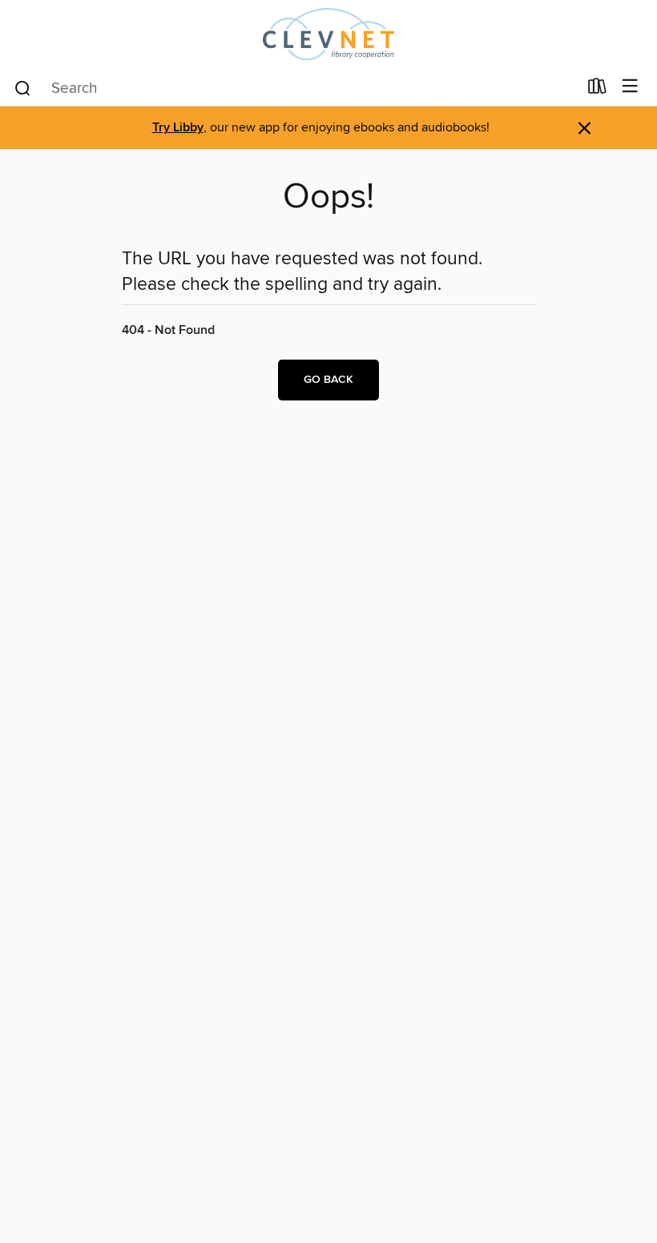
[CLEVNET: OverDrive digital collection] (328, 34)
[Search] (23, 87)
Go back (328, 379)
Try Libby (178, 127)
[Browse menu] (630, 87)
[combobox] (295, 88)
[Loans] (597, 89)
